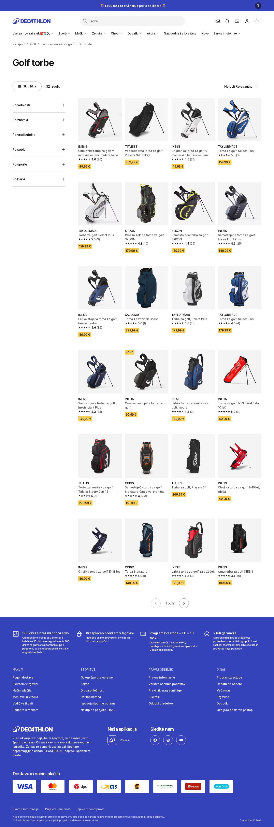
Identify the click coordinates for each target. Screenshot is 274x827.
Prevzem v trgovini (25, 684)
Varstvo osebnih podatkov (167, 684)
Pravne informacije (162, 677)
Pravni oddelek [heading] (161, 669)
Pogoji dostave (23, 677)
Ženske (97, 33)
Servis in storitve (225, 33)
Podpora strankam (25, 710)
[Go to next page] (184, 603)
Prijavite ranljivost (57, 809)
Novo (205, 33)
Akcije (151, 33)
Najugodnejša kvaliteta (180, 33)
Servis (85, 684)
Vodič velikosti (23, 703)
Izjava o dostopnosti (91, 809)
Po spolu (19, 149)
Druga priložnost (92, 690)
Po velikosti (21, 105)
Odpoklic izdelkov (161, 703)
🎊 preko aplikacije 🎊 (133, 6)
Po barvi (19, 179)
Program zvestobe (229, 677)
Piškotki (154, 697)
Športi (63, 33)
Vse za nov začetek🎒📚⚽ (32, 33)
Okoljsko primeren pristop (235, 710)
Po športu (20, 164)
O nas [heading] (221, 669)
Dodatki (133, 33)
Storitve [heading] (88, 669)
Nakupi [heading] (18, 669)
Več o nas (224, 690)
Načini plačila (22, 690)
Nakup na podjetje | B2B (98, 710)
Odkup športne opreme (97, 677)
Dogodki (222, 703)
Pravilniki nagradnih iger (166, 690)
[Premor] (258, 5)
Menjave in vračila (25, 697)
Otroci (115, 33)
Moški (79, 33)
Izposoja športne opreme (98, 703)
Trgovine (223, 697)
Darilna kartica (91, 697)
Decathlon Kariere (229, 684)
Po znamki (20, 120)
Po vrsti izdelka (24, 135)
